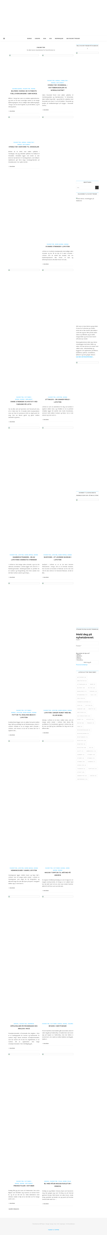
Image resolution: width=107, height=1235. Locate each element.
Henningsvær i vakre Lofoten (24, 870)
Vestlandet (60, 82)
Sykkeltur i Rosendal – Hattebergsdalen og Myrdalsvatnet (58, 87)
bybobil (93, 691)
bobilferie (82, 691)
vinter (93, 775)
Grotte (92, 708)
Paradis (90, 723)
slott (80, 751)
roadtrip (81, 744)
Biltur (91, 687)
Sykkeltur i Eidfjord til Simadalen (24, 147)
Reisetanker (82, 737)
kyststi (90, 719)
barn (92, 684)
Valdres (70, 1023)
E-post (78, 639)
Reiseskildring (83, 733)
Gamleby (81, 708)
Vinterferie (82, 779)
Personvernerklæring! (81, 664)
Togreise (81, 768)
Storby (91, 754)
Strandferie (80, 660)
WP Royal (42, 1224)
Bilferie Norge (17, 88)
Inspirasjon (59, 38)
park (79, 726)
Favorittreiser (53, 14)
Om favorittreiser (73, 38)
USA (50, 38)
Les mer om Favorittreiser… (85, 357)
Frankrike (31, 1023)
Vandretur (82, 775)
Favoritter (26, 88)
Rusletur (81, 747)
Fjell (94, 694)
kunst (80, 719)
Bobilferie (79, 656)
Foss (79, 705)
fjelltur (81, 698)
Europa (37, 38)
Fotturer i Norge (59, 868)
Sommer (80, 754)
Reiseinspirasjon (83, 730)
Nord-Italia (67, 1181)
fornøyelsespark (84, 701)
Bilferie (79, 654)
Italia (60, 1181)
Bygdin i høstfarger (58, 1026)
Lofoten (59, 397)
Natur (80, 723)
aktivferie (81, 677)
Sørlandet (29, 399)
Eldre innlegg (13, 1209)
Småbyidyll (91, 751)
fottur (89, 705)
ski (91, 747)
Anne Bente (12, 111)
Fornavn (78, 645)
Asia (44, 38)
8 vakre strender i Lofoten (58, 246)
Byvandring (82, 694)
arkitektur (82, 680)
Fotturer (79, 658)
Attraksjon (82, 684)
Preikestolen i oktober (24, 1186)
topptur (92, 768)
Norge (29, 38)
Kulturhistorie (83, 716)
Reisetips (81, 740)
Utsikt (80, 772)
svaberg (91, 761)
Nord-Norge (59, 244)
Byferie (79, 657)
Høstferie (81, 712)
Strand (91, 758)
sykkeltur (81, 765)
